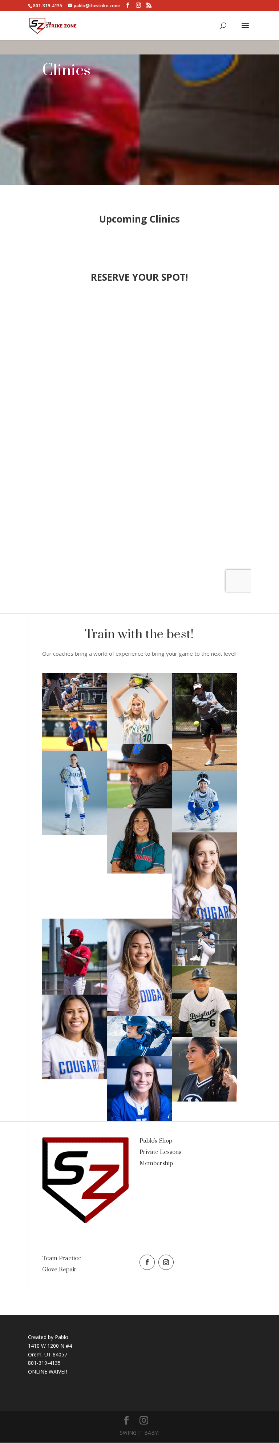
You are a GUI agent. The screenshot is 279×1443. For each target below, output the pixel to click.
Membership (156, 1163)
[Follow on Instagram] (166, 1262)
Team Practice (61, 1258)
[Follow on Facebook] (147, 1262)
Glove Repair (59, 1269)
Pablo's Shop (156, 1140)
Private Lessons (160, 1152)
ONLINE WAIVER (47, 1371)
